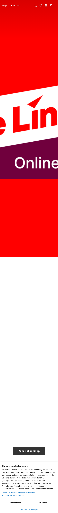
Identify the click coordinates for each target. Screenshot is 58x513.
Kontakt (15, 5)
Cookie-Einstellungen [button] (29, 509)
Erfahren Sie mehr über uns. (13, 495)
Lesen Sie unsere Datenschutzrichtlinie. (18, 492)
